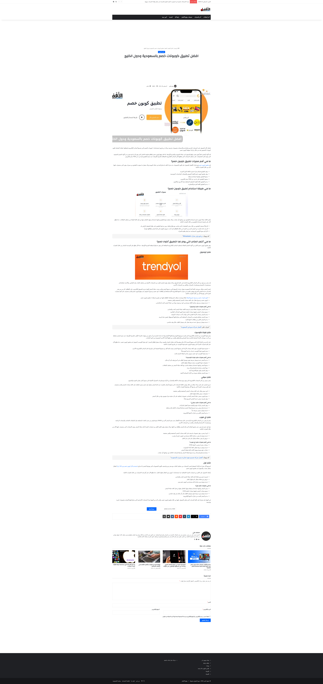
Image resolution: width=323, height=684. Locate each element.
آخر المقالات (206, 17)
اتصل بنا (133, 681)
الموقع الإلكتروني (156, 609)
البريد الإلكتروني (207, 609)
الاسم (209, 602)
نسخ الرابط (151, 509)
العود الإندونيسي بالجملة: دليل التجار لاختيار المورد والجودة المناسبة (173, 1)
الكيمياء (207, 671)
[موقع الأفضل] (205, 9)
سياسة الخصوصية (117, 681)
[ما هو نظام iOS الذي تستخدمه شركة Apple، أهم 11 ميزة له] (123, 556)
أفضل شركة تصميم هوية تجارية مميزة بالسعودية (187, 458)
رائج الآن (177, 17)
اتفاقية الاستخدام (126, 681)
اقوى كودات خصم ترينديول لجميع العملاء (197, 298)
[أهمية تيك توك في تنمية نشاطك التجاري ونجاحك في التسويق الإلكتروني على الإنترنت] (174, 556)
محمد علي (171, 86)
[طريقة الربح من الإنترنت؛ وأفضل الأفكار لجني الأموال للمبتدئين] (149, 556)
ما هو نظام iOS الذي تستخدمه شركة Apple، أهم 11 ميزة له (124, 565)
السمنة (171, 17)
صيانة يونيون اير (205, 660)
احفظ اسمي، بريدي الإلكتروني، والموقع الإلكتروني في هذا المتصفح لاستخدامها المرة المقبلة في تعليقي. (185, 616)
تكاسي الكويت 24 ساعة (203, 668)
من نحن (138, 681)
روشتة (207, 665)
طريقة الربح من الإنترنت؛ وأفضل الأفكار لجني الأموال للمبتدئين (149, 565)
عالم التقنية (170, 48)
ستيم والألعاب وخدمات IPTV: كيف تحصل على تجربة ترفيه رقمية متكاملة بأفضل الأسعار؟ (200, 566)
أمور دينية (164, 17)
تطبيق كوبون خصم (204, 165)
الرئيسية (176, 48)
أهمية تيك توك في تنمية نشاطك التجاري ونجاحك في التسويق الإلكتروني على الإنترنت (174, 565)
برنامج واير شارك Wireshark (193, 236)
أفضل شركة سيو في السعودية (191, 327)
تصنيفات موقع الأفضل (186, 17)
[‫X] (195, 539)
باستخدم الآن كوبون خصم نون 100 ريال (127, 466)
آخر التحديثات (197, 17)
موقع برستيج (206, 663)
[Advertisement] (161, 33)
